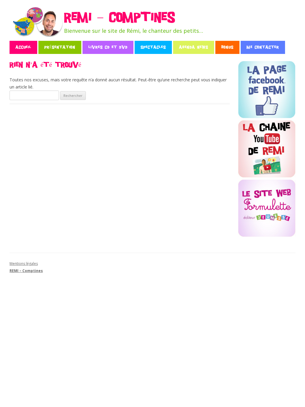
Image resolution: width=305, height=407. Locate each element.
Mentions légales (24, 263)
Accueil (23, 47)
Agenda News (193, 47)
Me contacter (263, 47)
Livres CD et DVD (107, 47)
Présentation (59, 47)
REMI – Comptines (119, 18)
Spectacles (153, 47)
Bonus (227, 47)
